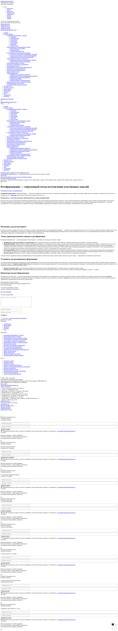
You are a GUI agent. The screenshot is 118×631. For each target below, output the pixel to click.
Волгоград (10, 11)
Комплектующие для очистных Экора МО (21, 57)
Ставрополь (10, 14)
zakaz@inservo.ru (5, 24)
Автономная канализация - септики (13, 335)
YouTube (8, 407)
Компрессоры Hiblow (16, 79)
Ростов (9, 15)
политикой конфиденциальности (18, 318)
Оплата (19, 177)
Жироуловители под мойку (17, 48)
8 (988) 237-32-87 (5, 27)
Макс (9, 405)
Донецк (9, 18)
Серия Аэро (13, 41)
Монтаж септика (12, 177)
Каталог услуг (8, 86)
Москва (9, 17)
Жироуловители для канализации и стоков (18, 47)
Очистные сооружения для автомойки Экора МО (23, 54)
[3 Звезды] (16, 283)
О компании (7, 95)
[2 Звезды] (9, 283)
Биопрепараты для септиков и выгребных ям (19, 67)
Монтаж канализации (10, 368)
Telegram (3, 407)
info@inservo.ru (5, 404)
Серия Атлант (14, 45)
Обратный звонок (5, 28)
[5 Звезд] (27, 283)
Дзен (6, 405)
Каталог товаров (8, 34)
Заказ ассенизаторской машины (12, 374)
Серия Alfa (13, 44)
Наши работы (7, 89)
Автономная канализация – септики (17, 35)
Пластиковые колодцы (13, 66)
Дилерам (6, 92)
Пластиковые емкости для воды (15, 63)
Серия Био (13, 37)
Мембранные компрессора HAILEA (20, 77)
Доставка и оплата (9, 87)
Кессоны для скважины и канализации (17, 64)
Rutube (2, 405)
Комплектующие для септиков (15, 83)
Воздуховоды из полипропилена (16, 70)
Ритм (12, 405)
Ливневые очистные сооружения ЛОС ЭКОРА (23, 60)
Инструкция (4, 177)
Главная (6, 32)
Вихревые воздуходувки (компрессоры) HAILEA (23, 76)
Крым (8, 10)
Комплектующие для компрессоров (20, 80)
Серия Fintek (13, 40)
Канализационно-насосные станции (17, 84)
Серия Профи (14, 42)
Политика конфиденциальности (9, 385)
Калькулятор (7, 90)
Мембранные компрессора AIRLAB (20, 74)
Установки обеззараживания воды (16, 68)
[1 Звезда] (3, 283)
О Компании (7, 324)
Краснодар (10, 8)
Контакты (6, 96)
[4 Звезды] (22, 283)
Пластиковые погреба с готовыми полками (19, 82)
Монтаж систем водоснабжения (12, 365)
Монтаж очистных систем (11, 369)
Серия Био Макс (14, 38)
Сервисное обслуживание (11, 372)
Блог (5, 93)
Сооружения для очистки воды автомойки (18, 53)
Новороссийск (11, 12)
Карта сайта (4, 384)
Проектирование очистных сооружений (15, 371)
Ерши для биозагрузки (13, 71)
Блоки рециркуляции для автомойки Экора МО (23, 55)
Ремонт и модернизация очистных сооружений (17, 366)
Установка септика (27, 177)
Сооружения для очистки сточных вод (17, 58)
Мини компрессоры (12, 73)
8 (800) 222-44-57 (5, 25)
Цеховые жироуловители (17, 51)
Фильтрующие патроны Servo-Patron (20, 61)
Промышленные (14, 50)
